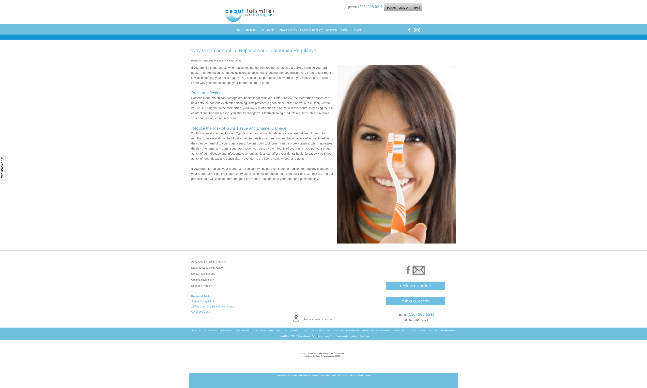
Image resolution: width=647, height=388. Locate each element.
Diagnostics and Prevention (207, 267)
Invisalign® (395, 330)
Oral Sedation (338, 330)
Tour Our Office (310, 330)
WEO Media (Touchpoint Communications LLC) (330, 375)
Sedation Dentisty (201, 285)
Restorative (432, 330)
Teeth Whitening (382, 330)
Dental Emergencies (447, 330)
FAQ (292, 336)
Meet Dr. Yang (281, 330)
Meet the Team (295, 330)
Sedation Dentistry (337, 30)
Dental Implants (368, 330)
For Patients (267, 30)
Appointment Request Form (346, 336)
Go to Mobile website (323, 380)
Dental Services (287, 30)
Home (238, 30)
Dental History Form (325, 336)
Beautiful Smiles (301, 375)
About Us (250, 30)
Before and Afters (408, 330)
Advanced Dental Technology (208, 261)
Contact (356, 30)
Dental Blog (284, 336)
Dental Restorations (203, 273)
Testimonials (364, 336)
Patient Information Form (306, 336)
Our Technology (324, 330)
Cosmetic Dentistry (311, 30)
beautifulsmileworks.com (323, 353)
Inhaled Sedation (352, 330)
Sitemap (367, 375)
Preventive (422, 330)
